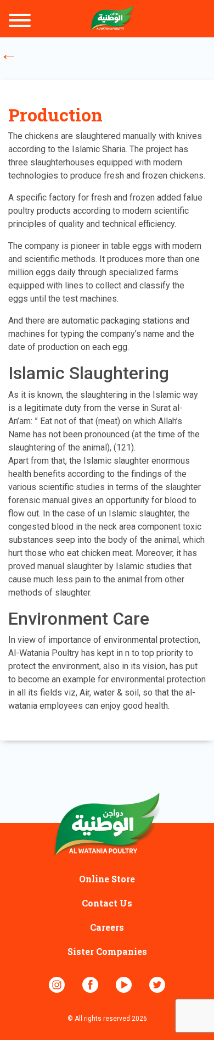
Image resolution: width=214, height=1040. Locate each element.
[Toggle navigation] (19, 21)
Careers (107, 927)
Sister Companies (107, 951)
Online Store (107, 879)
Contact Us (107, 903)
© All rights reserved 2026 (107, 1018)
